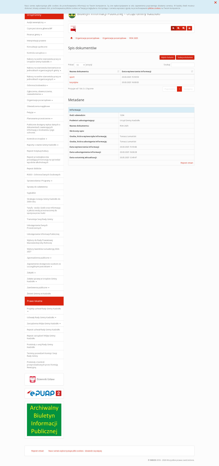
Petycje (30, 112)
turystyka (74, 82)
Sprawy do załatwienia (37, 186)
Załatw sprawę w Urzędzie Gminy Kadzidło (42, 280)
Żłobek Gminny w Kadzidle (39, 293)
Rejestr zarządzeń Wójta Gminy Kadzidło (41, 337)
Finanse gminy (33, 34)
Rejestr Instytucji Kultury (38, 151)
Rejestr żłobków (34, 168)
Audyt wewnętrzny (35, 22)
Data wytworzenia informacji (136, 71)
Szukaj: (167, 64)
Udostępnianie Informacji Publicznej (43, 234)
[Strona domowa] (71, 38)
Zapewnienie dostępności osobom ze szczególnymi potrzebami (44, 265)
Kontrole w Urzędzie (36, 138)
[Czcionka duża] (183, 28)
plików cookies (154, 8)
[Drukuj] (189, 28)
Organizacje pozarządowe (39, 100)
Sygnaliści (31, 192)
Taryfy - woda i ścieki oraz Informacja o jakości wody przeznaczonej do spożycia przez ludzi (43, 210)
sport (72, 77)
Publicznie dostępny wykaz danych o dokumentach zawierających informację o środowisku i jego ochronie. (43, 128)
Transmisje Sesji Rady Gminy (40, 219)
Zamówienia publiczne (37, 287)
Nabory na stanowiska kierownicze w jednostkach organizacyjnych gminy (44, 69)
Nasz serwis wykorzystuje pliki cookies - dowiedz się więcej (75, 450)
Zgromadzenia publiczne (38, 257)
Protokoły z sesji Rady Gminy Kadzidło (40, 345)
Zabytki (30, 272)
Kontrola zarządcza (36, 52)
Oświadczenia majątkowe (38, 106)
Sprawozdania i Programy (39, 180)
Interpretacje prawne (36, 40)
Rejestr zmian (187, 162)
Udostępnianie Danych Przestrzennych (37, 226)
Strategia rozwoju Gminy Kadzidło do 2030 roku (43, 200)
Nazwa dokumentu (79, 71)
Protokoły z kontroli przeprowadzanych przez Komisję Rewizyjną (42, 365)
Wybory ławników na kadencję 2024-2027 (43, 250)
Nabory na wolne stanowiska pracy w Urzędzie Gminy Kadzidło (44, 60)
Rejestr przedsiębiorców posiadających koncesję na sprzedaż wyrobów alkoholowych (43, 160)
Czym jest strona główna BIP (39, 28)
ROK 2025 (133, 38)
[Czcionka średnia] (178, 28)
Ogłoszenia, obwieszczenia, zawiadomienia (39, 92)
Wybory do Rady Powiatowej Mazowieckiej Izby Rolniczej (40, 241)
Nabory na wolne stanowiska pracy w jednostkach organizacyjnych (44, 77)
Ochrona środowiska (36, 85)
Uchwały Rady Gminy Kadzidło (41, 317)
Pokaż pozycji (80, 64)
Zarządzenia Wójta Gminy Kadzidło (43, 323)
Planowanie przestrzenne (39, 118)
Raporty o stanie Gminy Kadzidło (42, 144)
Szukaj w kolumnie (185, 57)
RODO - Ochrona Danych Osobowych (43, 174)
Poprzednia (170, 89)
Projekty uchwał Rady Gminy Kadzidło (44, 308)
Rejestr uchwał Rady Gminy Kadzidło (43, 329)
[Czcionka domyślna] (173, 28)
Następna (188, 89)
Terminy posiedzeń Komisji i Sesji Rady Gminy (42, 354)
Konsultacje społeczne (37, 46)
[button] (215, 2)
